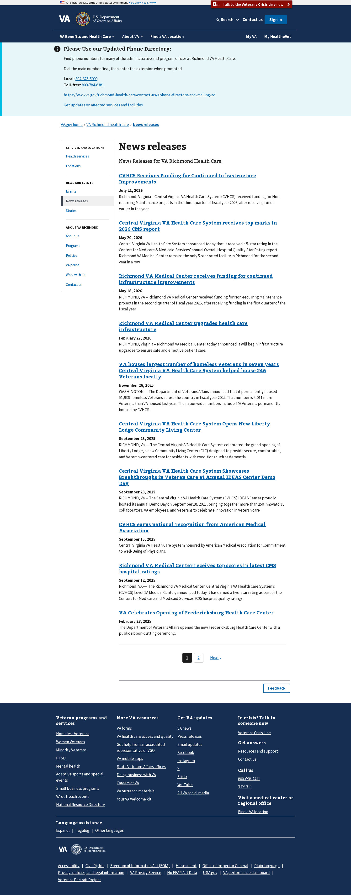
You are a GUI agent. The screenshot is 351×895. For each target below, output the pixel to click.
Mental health (68, 766)
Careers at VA (128, 782)
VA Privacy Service (145, 872)
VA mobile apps (130, 758)
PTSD (61, 758)
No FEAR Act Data (182, 872)
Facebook (185, 752)
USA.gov (210, 872)
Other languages (109, 830)
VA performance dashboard (246, 872)
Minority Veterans (71, 750)
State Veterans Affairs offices (141, 766)
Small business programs (77, 788)
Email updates (189, 744)
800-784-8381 (93, 85)
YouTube (185, 784)
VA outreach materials (135, 791)
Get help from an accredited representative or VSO (141, 747)
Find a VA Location (167, 36)
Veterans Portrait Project (79, 879)
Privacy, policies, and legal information (91, 872)
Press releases (189, 736)
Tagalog (82, 830)
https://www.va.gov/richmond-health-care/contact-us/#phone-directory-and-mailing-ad (140, 95)
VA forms (124, 728)
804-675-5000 (86, 78)
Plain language (267, 865)
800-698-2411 (249, 778)
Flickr (182, 776)
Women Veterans (70, 741)
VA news (184, 728)
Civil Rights (94, 865)
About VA (130, 36)
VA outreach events (72, 796)
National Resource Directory (80, 804)
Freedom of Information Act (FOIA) (140, 865)
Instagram (186, 760)
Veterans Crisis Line (254, 732)
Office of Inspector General (225, 865)
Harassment (186, 865)
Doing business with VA (136, 774)
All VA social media (193, 793)
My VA (251, 36)
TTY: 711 (245, 787)
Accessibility (69, 865)
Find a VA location (253, 811)
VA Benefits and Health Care (85, 36)
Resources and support (258, 751)
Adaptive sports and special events (79, 777)
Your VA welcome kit (134, 799)
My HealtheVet (277, 36)
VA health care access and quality (145, 736)
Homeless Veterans (72, 733)
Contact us (253, 19)
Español (63, 830)
